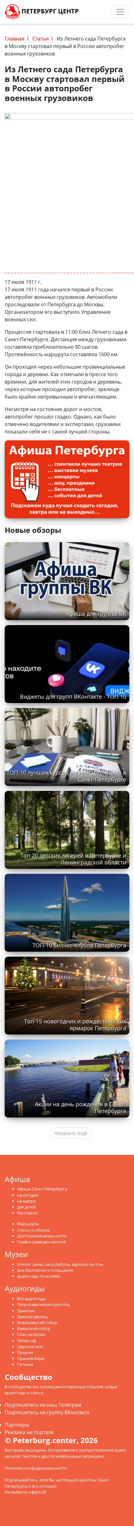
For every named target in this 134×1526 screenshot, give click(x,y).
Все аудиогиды (31, 1298)
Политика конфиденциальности (36, 1468)
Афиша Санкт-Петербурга (42, 1189)
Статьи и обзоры (33, 1230)
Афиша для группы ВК (96, 613)
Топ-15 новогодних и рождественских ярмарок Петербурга (75, 1024)
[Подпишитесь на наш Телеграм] (92, 11)
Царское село (30, 1346)
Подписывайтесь (21, 1480)
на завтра (26, 1201)
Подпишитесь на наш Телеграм (43, 1404)
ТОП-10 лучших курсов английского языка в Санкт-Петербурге (66, 776)
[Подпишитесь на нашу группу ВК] (98, 11)
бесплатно (27, 1213)
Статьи (40, 38)
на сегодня (27, 1195)
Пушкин (25, 1352)
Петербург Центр (49, 11)
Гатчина (25, 1364)
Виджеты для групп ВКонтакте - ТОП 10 (73, 696)
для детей (26, 1207)
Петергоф (26, 1340)
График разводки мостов (41, 1242)
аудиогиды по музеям (38, 1276)
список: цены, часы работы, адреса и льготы (60, 1264)
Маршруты (28, 1224)
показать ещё (70, 1133)
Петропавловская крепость (43, 1304)
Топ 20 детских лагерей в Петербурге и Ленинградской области (73, 859)
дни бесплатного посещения (45, 1270)
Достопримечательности (41, 1236)
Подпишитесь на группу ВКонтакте (47, 1412)
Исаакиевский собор (37, 1322)
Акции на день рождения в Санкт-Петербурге (80, 1107)
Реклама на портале (29, 1432)
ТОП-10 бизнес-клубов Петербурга (79, 945)
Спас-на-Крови (31, 1334)
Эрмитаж (26, 1310)
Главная (14, 38)
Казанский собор (33, 1328)
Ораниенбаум (31, 1358)
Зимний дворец (32, 1316)
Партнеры (17, 1424)
